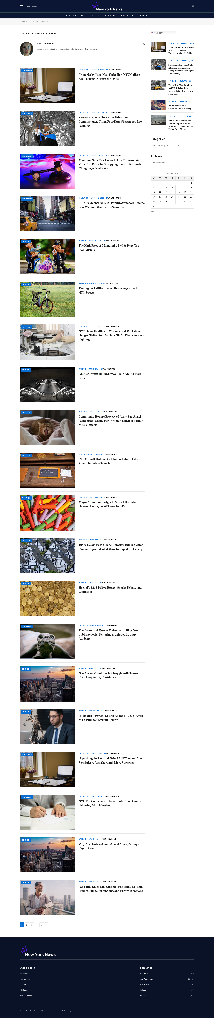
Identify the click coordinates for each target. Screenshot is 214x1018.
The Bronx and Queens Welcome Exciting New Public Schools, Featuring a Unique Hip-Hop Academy (108, 634)
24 (154, 201)
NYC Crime (110, 15)
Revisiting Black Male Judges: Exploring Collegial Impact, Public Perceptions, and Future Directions (111, 889)
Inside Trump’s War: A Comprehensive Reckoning (179, 107)
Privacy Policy (26, 995)
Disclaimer (24, 990)
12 (166, 192)
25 (160, 201)
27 (172, 201)
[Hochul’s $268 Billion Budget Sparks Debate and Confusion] (47, 598)
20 (172, 196)
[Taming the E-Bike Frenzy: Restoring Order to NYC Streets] (47, 299)
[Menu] (21, 6)
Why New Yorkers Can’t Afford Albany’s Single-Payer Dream (110, 846)
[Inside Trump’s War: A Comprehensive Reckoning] (158, 105)
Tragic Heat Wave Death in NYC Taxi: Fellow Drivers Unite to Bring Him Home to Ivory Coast (180, 89)
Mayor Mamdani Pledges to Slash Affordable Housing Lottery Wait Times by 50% (108, 504)
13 (172, 192)
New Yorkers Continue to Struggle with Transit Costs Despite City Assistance (109, 675)
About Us (24, 973)
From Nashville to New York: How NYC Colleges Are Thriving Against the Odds (110, 76)
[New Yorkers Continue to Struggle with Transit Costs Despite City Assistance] (47, 684)
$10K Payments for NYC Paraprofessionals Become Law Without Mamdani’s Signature (112, 205)
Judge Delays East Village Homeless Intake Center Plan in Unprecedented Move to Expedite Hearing (111, 547)
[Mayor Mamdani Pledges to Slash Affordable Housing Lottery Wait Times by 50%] (47, 513)
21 (179, 196)
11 (160, 192)
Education (127, 15)
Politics (95, 15)
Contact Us (24, 984)
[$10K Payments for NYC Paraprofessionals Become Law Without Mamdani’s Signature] (47, 213)
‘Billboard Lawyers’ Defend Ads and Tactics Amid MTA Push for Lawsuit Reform (111, 718)
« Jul (152, 211)
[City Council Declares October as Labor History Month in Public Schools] (47, 470)
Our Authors (25, 978)
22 (185, 196)
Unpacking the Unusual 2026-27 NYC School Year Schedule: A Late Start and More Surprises (111, 760)
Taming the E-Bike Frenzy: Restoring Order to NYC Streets (108, 290)
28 (179, 201)
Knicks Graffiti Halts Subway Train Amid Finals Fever (110, 376)
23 (191, 196)
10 (154, 192)
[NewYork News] (107, 6)
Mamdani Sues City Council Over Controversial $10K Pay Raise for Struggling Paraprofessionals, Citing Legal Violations (110, 164)
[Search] (193, 6)
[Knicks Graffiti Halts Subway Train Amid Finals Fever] (47, 384)
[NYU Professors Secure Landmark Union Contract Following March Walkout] (47, 812)
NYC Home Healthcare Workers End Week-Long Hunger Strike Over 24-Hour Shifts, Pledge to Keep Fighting (111, 335)
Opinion (143, 15)
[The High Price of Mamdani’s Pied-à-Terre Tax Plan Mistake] (47, 256)
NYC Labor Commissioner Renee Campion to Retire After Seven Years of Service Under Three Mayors (180, 125)
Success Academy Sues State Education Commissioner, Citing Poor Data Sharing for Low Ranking (110, 121)
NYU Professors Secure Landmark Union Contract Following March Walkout (111, 803)
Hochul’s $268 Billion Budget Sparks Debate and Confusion (110, 589)
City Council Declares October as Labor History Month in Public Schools (109, 461)
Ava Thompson (45, 43)
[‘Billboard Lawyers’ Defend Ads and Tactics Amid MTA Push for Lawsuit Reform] (47, 726)
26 (166, 201)
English (159, 33)
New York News (75, 15)
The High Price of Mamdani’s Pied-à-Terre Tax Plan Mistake (109, 247)
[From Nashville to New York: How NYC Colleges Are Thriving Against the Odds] (47, 85)
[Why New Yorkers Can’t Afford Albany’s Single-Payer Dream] (47, 854)
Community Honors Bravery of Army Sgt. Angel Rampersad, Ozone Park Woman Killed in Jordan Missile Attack (111, 420)
